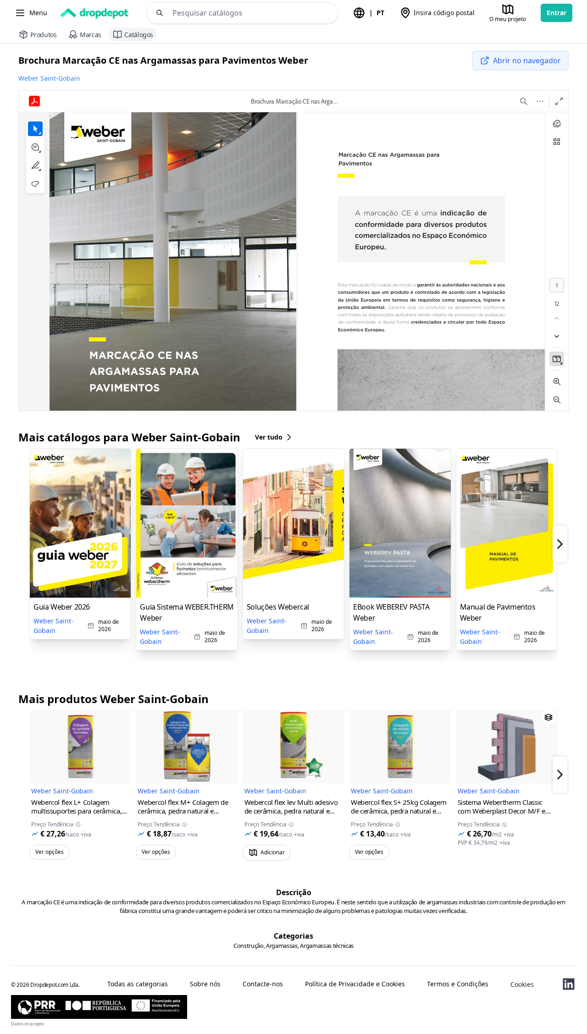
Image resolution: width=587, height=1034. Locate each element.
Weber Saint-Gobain (49, 78)
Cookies (522, 984)
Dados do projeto (27, 1024)
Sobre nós (205, 984)
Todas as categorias (137, 984)
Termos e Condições (457, 984)
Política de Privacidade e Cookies (355, 984)
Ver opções (49, 852)
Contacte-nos (263, 984)
